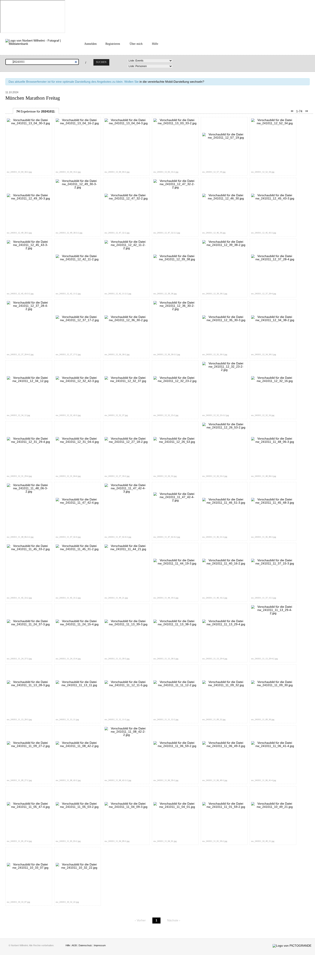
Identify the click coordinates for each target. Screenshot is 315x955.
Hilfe (155, 43)
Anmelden (90, 43)
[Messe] (29, 123)
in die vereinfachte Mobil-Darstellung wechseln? (172, 81)
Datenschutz (85, 945)
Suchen (101, 62)
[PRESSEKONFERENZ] (273, 441)
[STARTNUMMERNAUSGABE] (273, 259)
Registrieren (112, 43)
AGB (74, 945)
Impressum (100, 945)
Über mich (136, 43)
